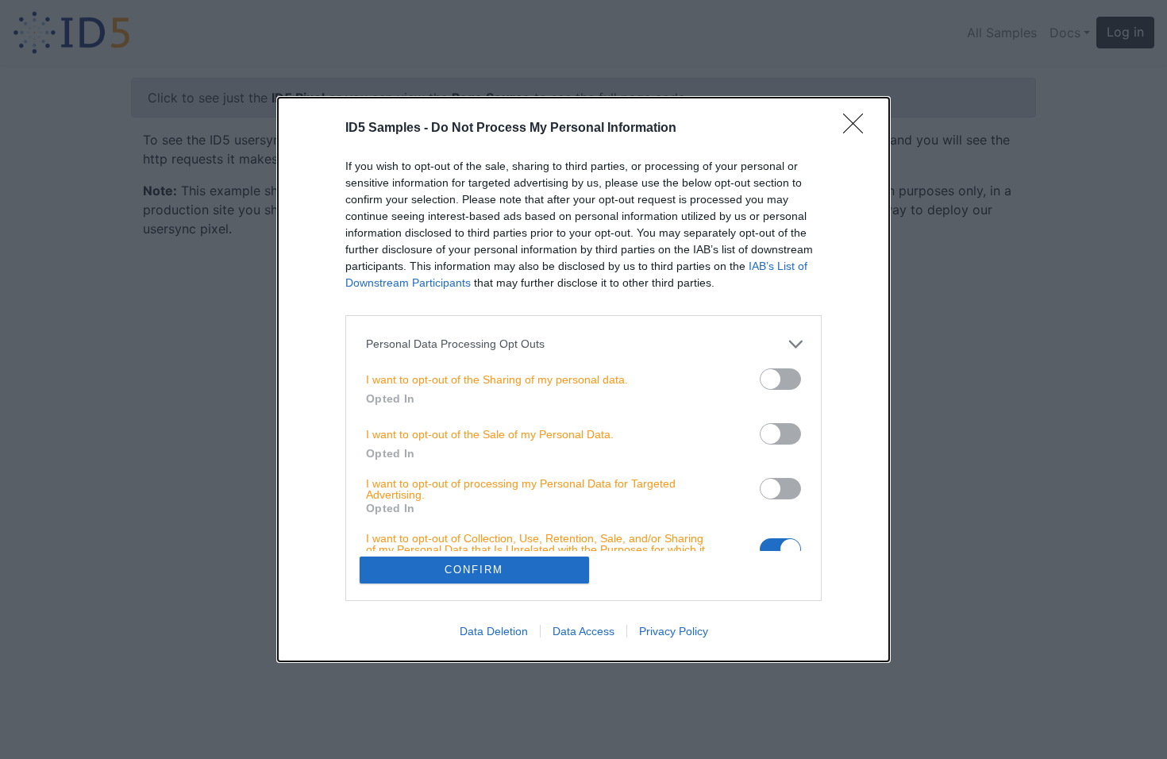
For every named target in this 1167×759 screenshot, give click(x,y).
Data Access (583, 631)
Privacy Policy (673, 631)
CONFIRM (474, 570)
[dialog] (583, 380)
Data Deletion (494, 631)
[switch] (780, 379)
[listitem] (583, 344)
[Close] (858, 129)
